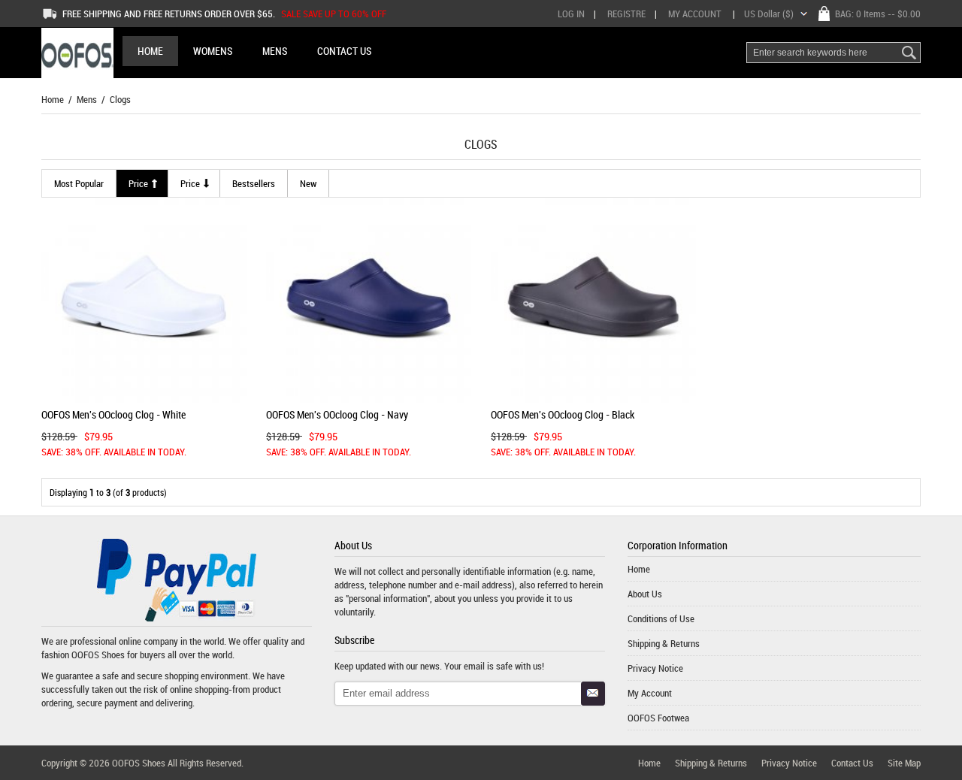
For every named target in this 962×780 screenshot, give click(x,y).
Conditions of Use (661, 618)
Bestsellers (253, 183)
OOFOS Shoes (98, 654)
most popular (79, 183)
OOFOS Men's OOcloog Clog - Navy (337, 414)
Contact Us (852, 762)
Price (138, 183)
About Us (645, 593)
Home (150, 51)
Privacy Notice (655, 668)
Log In (571, 13)
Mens (87, 99)
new (308, 183)
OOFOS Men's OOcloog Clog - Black (562, 414)
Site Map (904, 762)
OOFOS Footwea (658, 717)
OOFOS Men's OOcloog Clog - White (113, 414)
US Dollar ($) (769, 13)
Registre (626, 13)
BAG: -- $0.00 (878, 13)
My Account (695, 13)
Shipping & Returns (664, 643)
